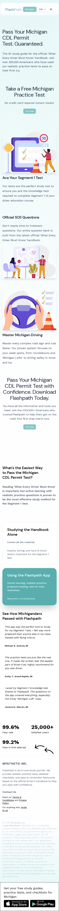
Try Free (29, 111)
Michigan (29, 9)
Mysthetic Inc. (14, 763)
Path (13, 9)
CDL (41, 9)
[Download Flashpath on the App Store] (16, 903)
